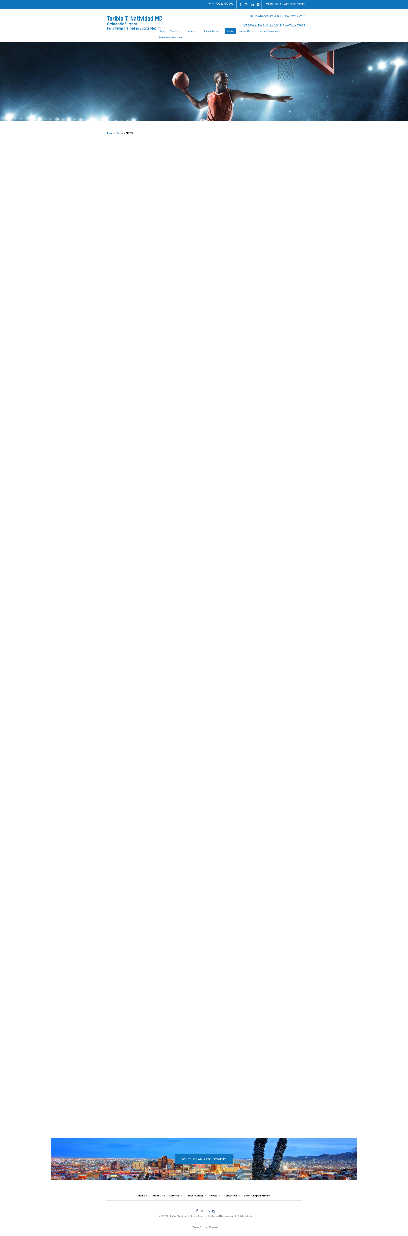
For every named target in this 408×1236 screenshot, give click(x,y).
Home (162, 30)
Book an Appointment (269, 30)
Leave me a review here (170, 37)
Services (192, 30)
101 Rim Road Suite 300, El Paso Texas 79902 (277, 16)
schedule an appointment (204, 1159)
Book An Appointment (287, 3)
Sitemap (213, 1227)
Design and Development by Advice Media (230, 1216)
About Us (174, 30)
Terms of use (199, 1227)
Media (230, 30)
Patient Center (211, 30)
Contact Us (244, 30)
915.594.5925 (220, 4)
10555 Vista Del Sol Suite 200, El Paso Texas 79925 (274, 25)
